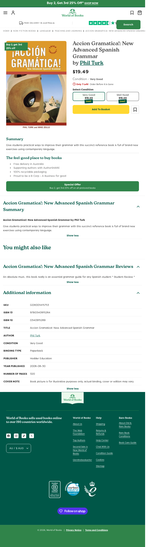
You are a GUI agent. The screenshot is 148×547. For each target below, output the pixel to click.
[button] (5, 12)
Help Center (102, 440)
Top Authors (79, 440)
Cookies (100, 460)
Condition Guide (104, 453)
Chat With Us (102, 446)
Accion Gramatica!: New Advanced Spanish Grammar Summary (59, 206)
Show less (73, 235)
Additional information (27, 293)
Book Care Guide (127, 442)
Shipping (100, 424)
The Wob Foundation (79, 432)
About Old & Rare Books (125, 425)
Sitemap (100, 466)
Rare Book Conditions (124, 434)
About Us (77, 424)
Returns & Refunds (101, 432)
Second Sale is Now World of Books (80, 449)
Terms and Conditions (96, 530)
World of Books (54, 530)
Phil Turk (91, 64)
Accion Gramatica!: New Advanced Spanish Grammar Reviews (68, 267)
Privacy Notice (74, 530)
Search (128, 24)
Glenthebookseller (82, 460)
